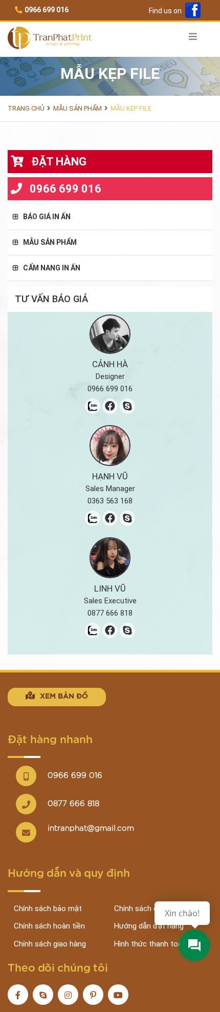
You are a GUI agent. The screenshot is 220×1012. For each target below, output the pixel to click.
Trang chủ (26, 108)
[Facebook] (193, 11)
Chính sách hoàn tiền (49, 926)
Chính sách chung (144, 908)
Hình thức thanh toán (150, 943)
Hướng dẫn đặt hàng (149, 926)
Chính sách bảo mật (48, 908)
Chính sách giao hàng (50, 943)
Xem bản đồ (64, 696)
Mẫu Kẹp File (131, 108)
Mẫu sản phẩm (77, 108)
